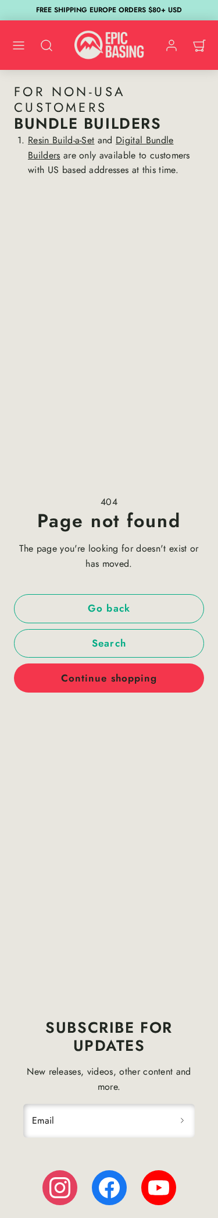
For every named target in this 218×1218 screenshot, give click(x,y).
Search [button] (109, 643)
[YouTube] (158, 1187)
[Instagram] (59, 1187)
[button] (19, 45)
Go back (109, 608)
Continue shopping (108, 678)
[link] (171, 45)
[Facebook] (109, 1187)
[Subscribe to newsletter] (182, 1121)
